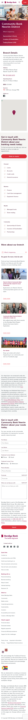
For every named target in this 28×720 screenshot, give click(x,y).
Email (12, 457)
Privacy (3, 643)
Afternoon (14, 463)
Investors (3, 610)
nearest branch (5, 519)
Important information (15, 640)
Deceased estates (6, 625)
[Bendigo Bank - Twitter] (11, 546)
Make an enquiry (14, 156)
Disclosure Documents (14, 703)
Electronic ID (4, 588)
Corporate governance (7, 604)
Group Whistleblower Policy (12, 400)
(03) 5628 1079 (10, 75)
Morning (5, 463)
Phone (5, 457)
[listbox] (14, 252)
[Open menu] (2, 2)
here (21, 387)
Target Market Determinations (15, 643)
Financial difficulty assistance (9, 631)
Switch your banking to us (8, 561)
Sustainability (4, 607)
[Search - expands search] (19, 2)
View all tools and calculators (9, 567)
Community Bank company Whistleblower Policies (12, 402)
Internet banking (5, 585)
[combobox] (14, 252)
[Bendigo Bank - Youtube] (18, 546)
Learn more (6, 298)
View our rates (5, 569)
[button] (4, 96)
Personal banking (6, 576)
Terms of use (4, 640)
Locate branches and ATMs (8, 558)
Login (24, 2)
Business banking (6, 579)
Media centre (4, 601)
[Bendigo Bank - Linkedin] (14, 546)
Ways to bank (5, 582)
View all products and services (9, 564)
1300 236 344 (16, 519)
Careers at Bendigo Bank (7, 615)
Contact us (4, 555)
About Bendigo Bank (6, 595)
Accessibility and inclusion (8, 612)
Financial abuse (5, 622)
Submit (14, 527)
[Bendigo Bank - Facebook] (4, 546)
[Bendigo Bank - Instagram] (7, 546)
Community (4, 598)
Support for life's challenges (8, 634)
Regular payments (6, 628)
